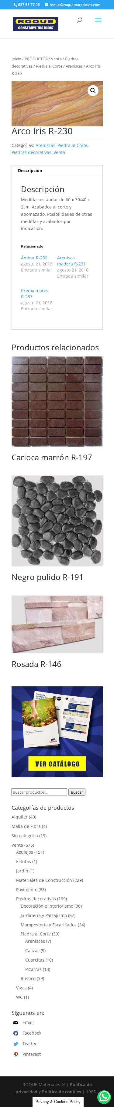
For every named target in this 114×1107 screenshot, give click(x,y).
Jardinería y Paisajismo (44, 915)
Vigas (21, 988)
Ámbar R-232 (34, 258)
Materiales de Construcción (44, 880)
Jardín (22, 871)
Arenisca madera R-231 (71, 261)
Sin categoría (25, 836)
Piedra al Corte (49, 66)
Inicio (16, 59)
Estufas (23, 861)
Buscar (77, 792)
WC (19, 997)
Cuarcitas (34, 960)
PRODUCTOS (36, 59)
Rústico (28, 978)
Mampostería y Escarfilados (49, 925)
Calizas (32, 950)
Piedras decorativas (31, 152)
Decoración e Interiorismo (47, 906)
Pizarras (33, 969)
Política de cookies (61, 1092)
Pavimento (26, 889)
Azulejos (24, 852)
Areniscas (74, 66)
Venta (56, 59)
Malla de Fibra (26, 826)
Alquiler (20, 817)
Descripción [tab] (30, 170)
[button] (93, 90)
